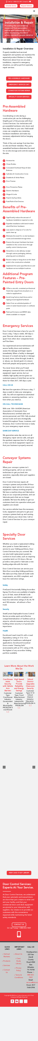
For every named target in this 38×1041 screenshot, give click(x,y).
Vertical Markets (7, 955)
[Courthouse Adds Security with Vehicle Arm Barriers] (8, 673)
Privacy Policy (18, 969)
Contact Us (7, 971)
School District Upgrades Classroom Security (30, 683)
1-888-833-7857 (25, 928)
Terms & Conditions (19, 976)
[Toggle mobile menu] (34, 11)
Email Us (26, 1)
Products (6, 961)
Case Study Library (18, 961)
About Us (18, 954)
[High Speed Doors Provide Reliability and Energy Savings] (19, 673)
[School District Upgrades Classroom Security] (30, 673)
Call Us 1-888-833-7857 (15, 1)
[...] (8, 712)
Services (7, 965)
